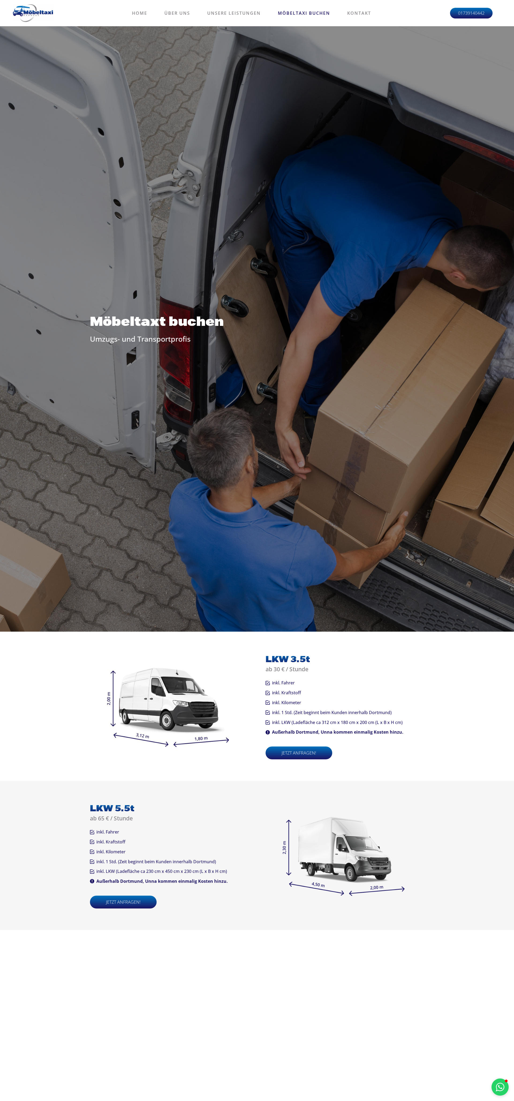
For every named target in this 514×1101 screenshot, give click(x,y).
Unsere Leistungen (234, 13)
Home (139, 13)
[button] (345, 752)
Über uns (177, 13)
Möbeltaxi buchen (304, 13)
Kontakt (359, 13)
